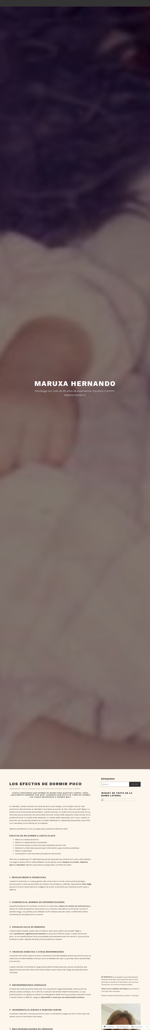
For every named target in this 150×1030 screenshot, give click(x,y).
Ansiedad (58, 789)
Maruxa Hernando (75, 383)
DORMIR (76, 789)
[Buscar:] (121, 784)
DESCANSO (67, 789)
